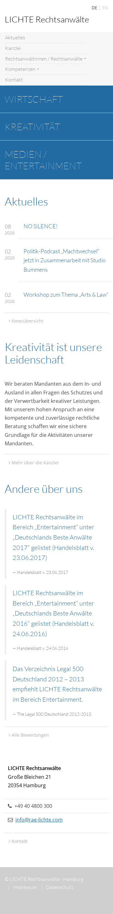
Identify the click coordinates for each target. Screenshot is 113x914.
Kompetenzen (20, 69)
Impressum (22, 887)
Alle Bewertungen (30, 735)
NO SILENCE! (41, 226)
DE (94, 8)
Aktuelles (15, 37)
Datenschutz (57, 887)
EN (105, 8)
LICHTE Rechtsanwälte (47, 19)
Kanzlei (13, 48)
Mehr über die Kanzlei (35, 463)
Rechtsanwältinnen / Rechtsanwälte (44, 59)
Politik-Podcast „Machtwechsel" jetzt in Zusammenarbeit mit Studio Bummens (65, 260)
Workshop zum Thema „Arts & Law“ (66, 294)
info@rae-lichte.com (39, 819)
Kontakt (14, 80)
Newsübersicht (27, 321)
